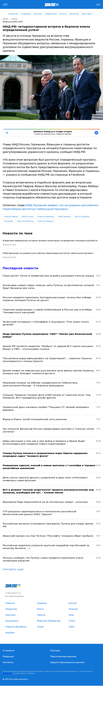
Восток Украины (82, 217)
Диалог (5, 19)
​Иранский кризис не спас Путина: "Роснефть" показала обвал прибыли (48, 535)
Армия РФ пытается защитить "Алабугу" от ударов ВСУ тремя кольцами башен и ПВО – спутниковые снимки (48, 347)
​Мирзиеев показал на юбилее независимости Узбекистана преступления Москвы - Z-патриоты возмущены (40, 384)
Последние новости (20, 268)
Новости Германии (45, 217)
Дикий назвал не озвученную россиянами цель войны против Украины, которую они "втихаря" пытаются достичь (48, 372)
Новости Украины (46, 221)
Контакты (8, 662)
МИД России (27, 217)
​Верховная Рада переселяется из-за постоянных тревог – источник (45, 502)
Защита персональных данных (67, 662)
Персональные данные (63, 656)
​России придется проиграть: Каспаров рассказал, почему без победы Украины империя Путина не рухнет (47, 299)
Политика (8, 221)
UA (98, 4)
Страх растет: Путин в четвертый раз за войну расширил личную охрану (48, 275)
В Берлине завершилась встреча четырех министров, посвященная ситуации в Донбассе (50, 240)
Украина (14, 19)
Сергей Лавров (11, 217)
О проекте (8, 650)
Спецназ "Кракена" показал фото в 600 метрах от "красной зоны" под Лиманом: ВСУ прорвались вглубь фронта (46, 396)
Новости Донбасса (25, 221)
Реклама (55, 650)
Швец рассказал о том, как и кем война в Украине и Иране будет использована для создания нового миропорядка (44, 442)
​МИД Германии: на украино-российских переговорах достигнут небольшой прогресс (48, 253)
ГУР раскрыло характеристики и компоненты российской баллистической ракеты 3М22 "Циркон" (39, 513)
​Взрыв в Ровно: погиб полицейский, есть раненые (35, 419)
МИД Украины (64, 217)
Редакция (8, 656)
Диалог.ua (7, 673)
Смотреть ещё (13, 569)
